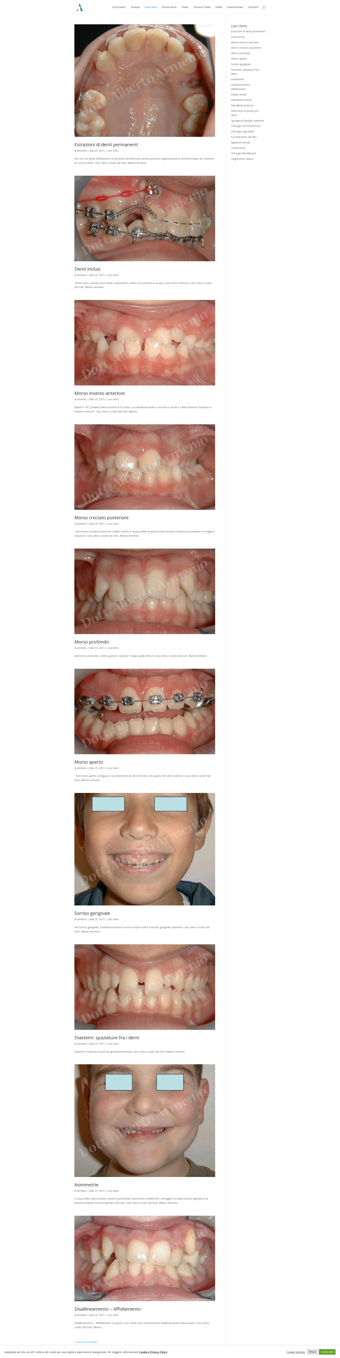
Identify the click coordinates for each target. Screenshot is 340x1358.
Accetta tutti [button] (327, 1351)
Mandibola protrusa (242, 105)
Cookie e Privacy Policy (153, 1352)
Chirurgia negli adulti (242, 131)
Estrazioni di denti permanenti (106, 144)
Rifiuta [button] (312, 1351)
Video (218, 7)
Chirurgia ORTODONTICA (245, 126)
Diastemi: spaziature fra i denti (106, 1037)
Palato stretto (239, 94)
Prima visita (169, 7)
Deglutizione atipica (242, 158)
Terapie (135, 7)
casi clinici (113, 150)
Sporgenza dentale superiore (247, 120)
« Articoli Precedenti (85, 1342)
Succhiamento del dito (244, 137)
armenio (82, 150)
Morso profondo (91, 642)
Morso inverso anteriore (99, 393)
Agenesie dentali (240, 142)
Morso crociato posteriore (101, 517)
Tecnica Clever (202, 7)
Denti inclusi (87, 269)
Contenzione (238, 148)
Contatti (253, 7)
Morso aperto (88, 762)
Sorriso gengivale (92, 913)
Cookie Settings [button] (296, 1352)
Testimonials (235, 7)
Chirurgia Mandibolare (243, 153)
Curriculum (119, 7)
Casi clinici (150, 7)
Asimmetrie (86, 1184)
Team (184, 7)
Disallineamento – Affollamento (107, 1309)
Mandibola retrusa (241, 100)
